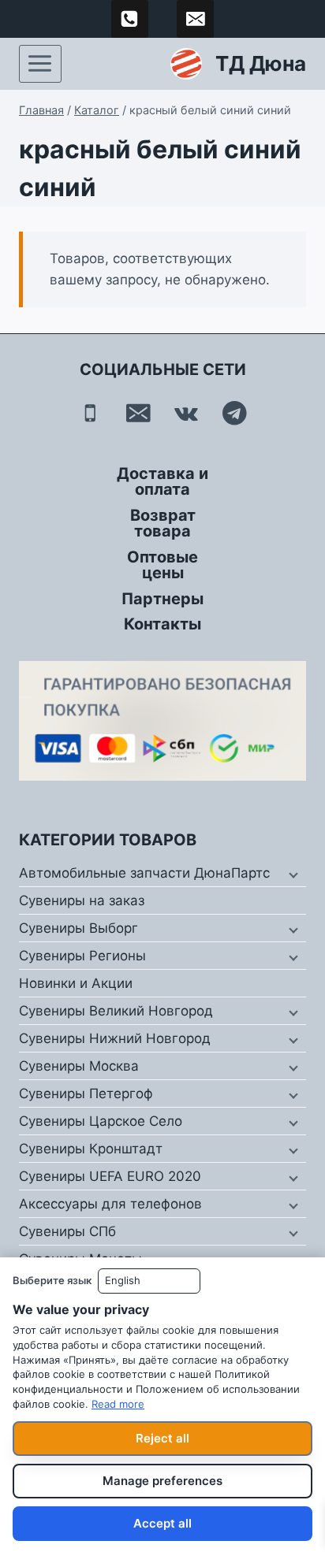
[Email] (138, 413)
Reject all (162, 1438)
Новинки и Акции (76, 983)
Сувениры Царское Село (100, 1121)
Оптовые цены (162, 565)
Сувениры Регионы (82, 956)
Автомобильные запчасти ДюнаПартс (144, 873)
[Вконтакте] (186, 413)
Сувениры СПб (67, 1231)
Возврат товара (163, 523)
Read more (118, 1404)
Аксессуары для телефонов (110, 1204)
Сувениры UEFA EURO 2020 (110, 1176)
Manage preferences (162, 1480)
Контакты (162, 623)
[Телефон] (90, 413)
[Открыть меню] (40, 64)
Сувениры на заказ (81, 900)
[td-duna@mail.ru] (196, 19)
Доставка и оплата (162, 481)
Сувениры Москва (79, 1066)
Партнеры (162, 598)
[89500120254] (130, 19)
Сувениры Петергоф (86, 1093)
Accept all (162, 1523)
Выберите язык (52, 1280)
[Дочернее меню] (292, 874)
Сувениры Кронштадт (90, 1149)
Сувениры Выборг (78, 928)
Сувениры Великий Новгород (116, 1011)
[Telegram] (235, 413)
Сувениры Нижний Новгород (115, 1038)
